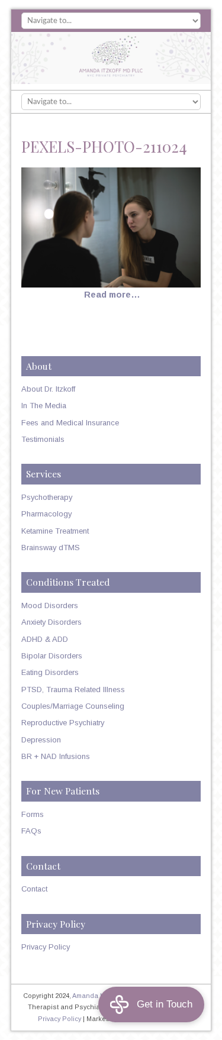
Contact (34, 888)
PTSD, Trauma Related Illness (73, 689)
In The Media (43, 405)
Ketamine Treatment (55, 531)
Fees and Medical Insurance (70, 422)
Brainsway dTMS (50, 547)
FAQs (31, 830)
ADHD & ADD (44, 639)
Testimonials (43, 439)
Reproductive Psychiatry (62, 722)
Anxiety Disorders (51, 622)
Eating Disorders (50, 672)
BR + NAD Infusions (55, 756)
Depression (41, 739)
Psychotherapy (46, 497)
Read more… (112, 294)
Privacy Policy (45, 946)
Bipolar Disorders (51, 655)
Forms (32, 814)
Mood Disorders (49, 605)
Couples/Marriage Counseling (72, 706)
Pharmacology (46, 513)
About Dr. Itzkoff (48, 389)
